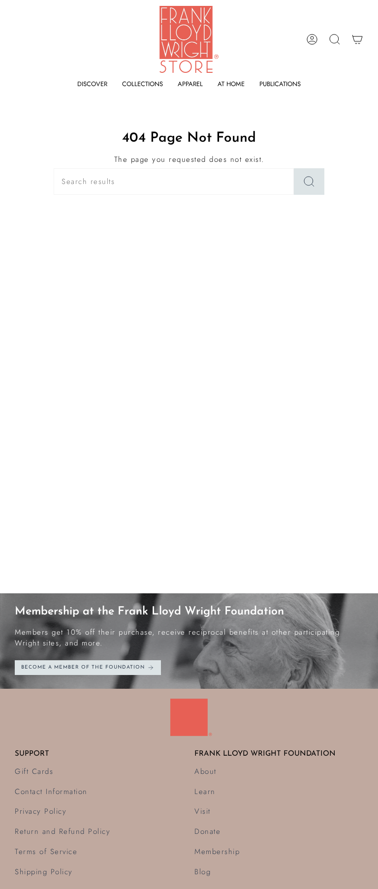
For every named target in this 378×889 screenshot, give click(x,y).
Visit (202, 811)
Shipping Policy (44, 871)
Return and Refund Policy (62, 831)
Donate (207, 831)
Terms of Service (46, 851)
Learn (205, 791)
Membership (217, 851)
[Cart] (357, 39)
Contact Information (51, 791)
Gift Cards (34, 771)
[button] (92, 84)
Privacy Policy (40, 811)
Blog (202, 871)
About (205, 771)
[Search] (309, 181)
